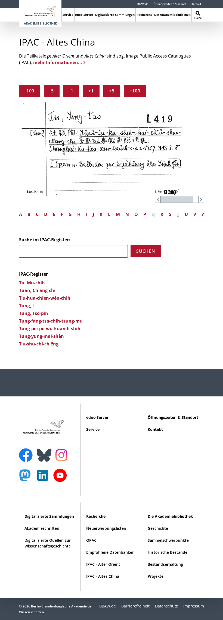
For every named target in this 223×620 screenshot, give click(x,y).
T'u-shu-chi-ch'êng (38, 344)
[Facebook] (27, 452)
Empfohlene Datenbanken (110, 552)
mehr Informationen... (57, 62)
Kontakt (196, 3)
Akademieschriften (41, 528)
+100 (135, 91)
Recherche (145, 15)
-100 (29, 91)
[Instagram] (62, 454)
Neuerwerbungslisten (106, 528)
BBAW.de (142, 3)
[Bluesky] (45, 452)
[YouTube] (61, 478)
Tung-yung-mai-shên (41, 336)
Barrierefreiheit (135, 606)
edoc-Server (84, 15)
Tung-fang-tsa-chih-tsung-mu (51, 321)
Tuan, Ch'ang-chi (37, 290)
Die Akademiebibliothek (172, 15)
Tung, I (26, 306)
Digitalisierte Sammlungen (115, 15)
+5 (111, 91)
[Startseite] (40, 10)
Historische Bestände (167, 552)
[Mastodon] (27, 478)
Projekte (155, 576)
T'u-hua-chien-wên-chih (44, 298)
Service (68, 15)
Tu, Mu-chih (32, 283)
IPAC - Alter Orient (103, 564)
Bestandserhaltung (165, 564)
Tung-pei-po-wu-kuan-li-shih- (50, 329)
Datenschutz (166, 606)
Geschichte (158, 528)
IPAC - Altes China (102, 576)
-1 (71, 91)
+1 (91, 91)
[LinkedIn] (44, 478)
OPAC (91, 540)
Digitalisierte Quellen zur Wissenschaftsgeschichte (47, 543)
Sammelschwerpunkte (168, 540)
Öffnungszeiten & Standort (170, 3)
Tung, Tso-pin (33, 313)
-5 (51, 91)
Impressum (193, 606)
